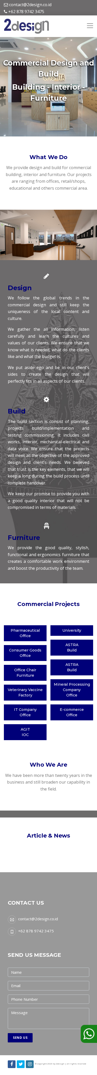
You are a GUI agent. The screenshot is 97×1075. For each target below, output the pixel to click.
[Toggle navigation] (90, 23)
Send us (20, 1037)
